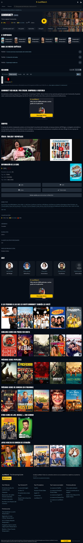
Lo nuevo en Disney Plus (57, 497)
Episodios (31, 28)
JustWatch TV (38, 498)
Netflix (36, 488)
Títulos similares (62, 28)
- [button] (16, 51)
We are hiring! (7, 478)
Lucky (19, 495)
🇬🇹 (78, 74)
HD (27, 74)
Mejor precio (12, 74)
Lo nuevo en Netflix (55, 488)
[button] (8, 40)
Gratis (19, 74)
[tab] (41, 51)
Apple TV (36, 493)
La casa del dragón (23, 488)
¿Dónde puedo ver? (8, 28)
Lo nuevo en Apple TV (56, 495)
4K (24, 74)
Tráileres (50, 28)
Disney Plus (37, 495)
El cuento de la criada (24, 493)
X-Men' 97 (21, 490)
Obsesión (4, 492)
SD (31, 74)
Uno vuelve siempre (71, 488)
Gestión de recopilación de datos (41, 478)
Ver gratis (21, 28)
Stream (2, 80)
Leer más (3, 209)
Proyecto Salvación (7, 499)
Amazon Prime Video (40, 490)
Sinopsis (41, 28)
